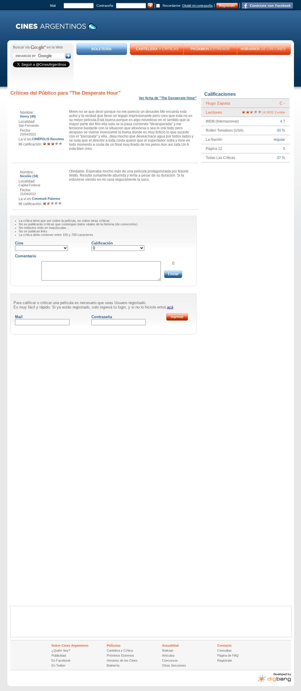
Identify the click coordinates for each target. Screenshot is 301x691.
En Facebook (61, 660)
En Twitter (58, 665)
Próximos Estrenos (120, 655)
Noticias (167, 650)
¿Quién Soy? (60, 650)
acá (170, 307)
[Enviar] (173, 274)
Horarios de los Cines (122, 660)
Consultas (224, 650)
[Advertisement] (184, 71)
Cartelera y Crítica (120, 650)
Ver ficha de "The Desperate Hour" (168, 98)
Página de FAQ (228, 655)
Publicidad (58, 655)
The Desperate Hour (95, 93)
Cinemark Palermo (46, 198)
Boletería (113, 665)
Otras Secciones (174, 665)
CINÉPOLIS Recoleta (48, 139)
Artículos (168, 655)
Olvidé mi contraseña (197, 5)
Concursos (170, 660)
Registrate (227, 5)
